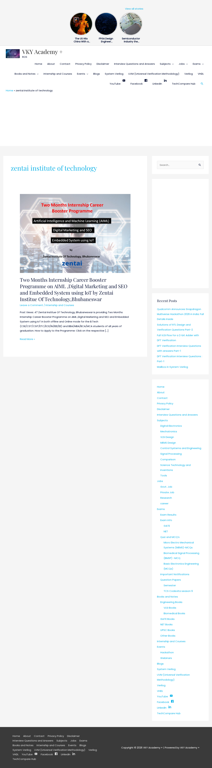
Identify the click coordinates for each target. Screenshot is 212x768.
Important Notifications (174, 574)
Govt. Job (166, 486)
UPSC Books (167, 630)
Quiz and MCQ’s (170, 537)
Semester (170, 585)
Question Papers (170, 579)
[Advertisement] (106, 119)
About (51, 64)
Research (166, 498)
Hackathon (167, 652)
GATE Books (167, 619)
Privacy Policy (83, 64)
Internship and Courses (58, 73)
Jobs (182, 64)
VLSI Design (167, 437)
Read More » (27, 339)
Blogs (96, 73)
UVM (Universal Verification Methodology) (153, 73)
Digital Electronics (171, 426)
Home (38, 64)
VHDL (201, 73)
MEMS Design (168, 442)
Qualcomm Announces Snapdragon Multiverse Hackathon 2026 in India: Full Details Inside (180, 314)
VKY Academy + (42, 51)
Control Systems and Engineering (180, 448)
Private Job (167, 492)
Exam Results (168, 514)
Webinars (166, 658)
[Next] (140, 23)
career (164, 503)
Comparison (168, 459)
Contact (65, 64)
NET (166, 531)
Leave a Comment (31, 305)
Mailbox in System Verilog (172, 367)
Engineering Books (171, 602)
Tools (163, 475)
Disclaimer (103, 64)
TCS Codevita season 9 (178, 591)
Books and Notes (25, 73)
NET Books (166, 624)
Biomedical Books (174, 613)
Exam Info (166, 520)
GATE (167, 526)
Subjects (165, 64)
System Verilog (114, 73)
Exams (197, 64)
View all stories (134, 8)
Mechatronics (168, 431)
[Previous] (71, 23)
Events (81, 73)
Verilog (188, 73)
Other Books (167, 635)
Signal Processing (171, 454)
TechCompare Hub (183, 83)
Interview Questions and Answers (134, 64)
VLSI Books (170, 607)
